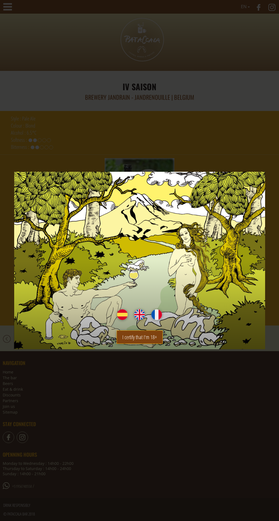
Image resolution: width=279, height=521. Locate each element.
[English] (139, 314)
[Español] (122, 314)
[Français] (156, 314)
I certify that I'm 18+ (139, 337)
